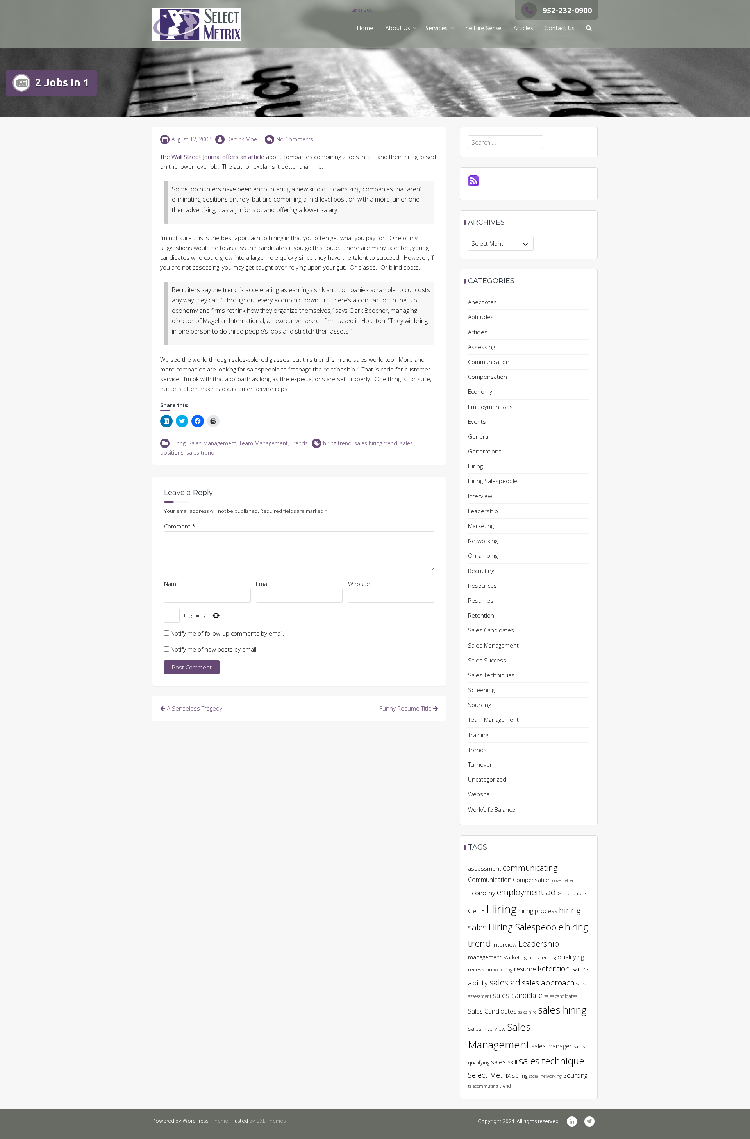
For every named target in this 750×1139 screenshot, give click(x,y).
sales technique (551, 1060)
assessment (484, 868)
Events (477, 421)
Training (478, 735)
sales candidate (518, 995)
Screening (481, 690)
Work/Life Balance (491, 809)
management (485, 957)
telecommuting (483, 1086)
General (478, 436)
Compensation (487, 376)
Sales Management (212, 443)
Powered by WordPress (180, 1121)
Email (263, 583)
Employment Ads (490, 407)
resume (525, 968)
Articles (523, 28)
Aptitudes (481, 317)
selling (520, 1075)
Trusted (239, 1121)
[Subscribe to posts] (473, 180)
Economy (480, 391)
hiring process (537, 911)
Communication (488, 362)
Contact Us (559, 28)
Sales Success (487, 660)
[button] (589, 29)
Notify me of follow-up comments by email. (227, 633)
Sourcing (479, 705)
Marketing (481, 526)
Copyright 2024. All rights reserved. (518, 1121)
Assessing (481, 347)
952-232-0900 (567, 10)
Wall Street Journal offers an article (217, 157)
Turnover (480, 764)
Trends (299, 443)
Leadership (483, 511)
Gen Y (476, 910)
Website (359, 583)
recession (480, 969)
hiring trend (337, 443)
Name (172, 583)
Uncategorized (487, 779)
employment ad (526, 892)
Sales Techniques (491, 675)
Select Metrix (489, 1075)
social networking (545, 1076)
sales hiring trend (375, 443)
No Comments (294, 139)
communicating (530, 867)
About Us (397, 28)
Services (436, 28)
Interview (480, 496)
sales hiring (562, 1010)
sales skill (504, 1061)
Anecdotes (482, 302)
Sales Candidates (491, 630)
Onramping (483, 555)
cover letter (563, 880)
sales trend (200, 452)
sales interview (486, 1028)
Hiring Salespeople (493, 481)
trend (505, 1086)
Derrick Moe (242, 139)
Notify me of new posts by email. (214, 649)
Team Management (263, 443)
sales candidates (560, 996)
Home (365, 28)
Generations (485, 451)
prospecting (542, 957)
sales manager (551, 1046)
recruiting (503, 970)
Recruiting (481, 571)
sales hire (527, 1012)
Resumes (480, 600)
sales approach (548, 982)
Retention (481, 615)
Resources (482, 585)
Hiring (178, 443)
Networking (483, 541)
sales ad (504, 982)
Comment (179, 526)
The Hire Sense (482, 28)
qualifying (570, 956)
